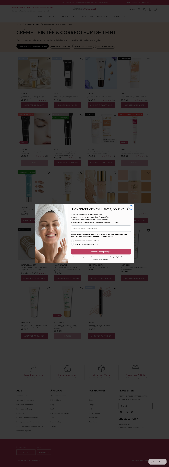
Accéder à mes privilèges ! (101, 252)
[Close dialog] (131, 207)
